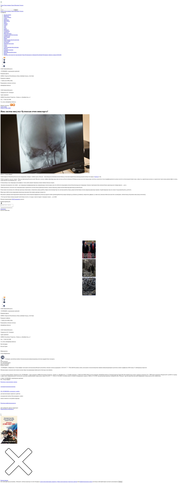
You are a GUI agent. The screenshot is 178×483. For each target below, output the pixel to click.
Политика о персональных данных (9, 381)
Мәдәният (16, 5)
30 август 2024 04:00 (6, 108)
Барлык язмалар (4, 480)
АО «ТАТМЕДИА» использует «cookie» (10, 391)
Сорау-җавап (4, 106)
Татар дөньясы (7, 5)
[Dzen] (4, 66)
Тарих (12, 5)
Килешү (120, 481)
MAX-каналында (16, 199)
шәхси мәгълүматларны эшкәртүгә (48, 481)
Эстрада (21, 5)
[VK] (4, 59)
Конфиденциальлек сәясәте (86, 481)
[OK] (4, 64)
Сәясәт (2, 5)
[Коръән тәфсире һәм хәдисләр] (4, 58)
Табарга (16, 9)
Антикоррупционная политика (8, 386)
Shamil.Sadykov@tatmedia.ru (7, 409)
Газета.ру (96, 176)
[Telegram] (4, 61)
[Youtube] (4, 62)
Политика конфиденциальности (8, 403)
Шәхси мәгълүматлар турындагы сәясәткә (67, 481)
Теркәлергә (3, 209)
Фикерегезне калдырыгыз (6, 207)
